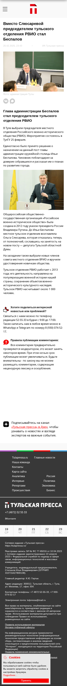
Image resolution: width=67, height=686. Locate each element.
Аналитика (18, 476)
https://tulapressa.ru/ (15, 545)
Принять (26, 680)
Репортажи (18, 485)
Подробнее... (10, 675)
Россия (51, 476)
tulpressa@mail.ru (36, 600)
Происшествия (21, 490)
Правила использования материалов (25, 624)
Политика (49, 481)
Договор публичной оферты (20, 627)
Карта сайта (19, 471)
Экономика (48, 485)
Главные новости (44, 457)
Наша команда (21, 462)
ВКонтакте (10, 518)
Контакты (17, 467)
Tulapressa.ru (20, 457)
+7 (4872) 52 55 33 (16, 512)
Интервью (18, 481)
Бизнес (51, 490)
